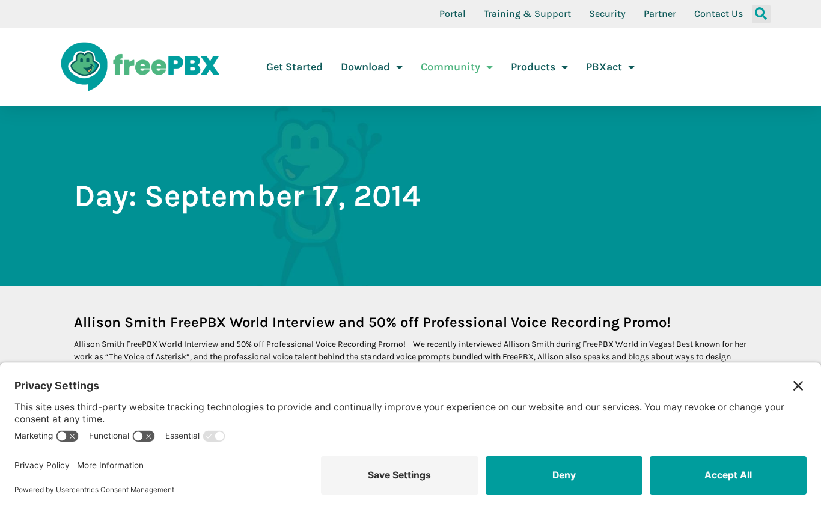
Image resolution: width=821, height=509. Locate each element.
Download (365, 66)
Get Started (294, 66)
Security (607, 13)
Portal (452, 13)
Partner (660, 13)
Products (533, 66)
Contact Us (718, 13)
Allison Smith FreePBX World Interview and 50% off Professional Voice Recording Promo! (372, 322)
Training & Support (527, 13)
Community (450, 66)
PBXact (604, 66)
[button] (761, 14)
